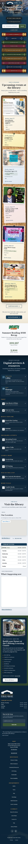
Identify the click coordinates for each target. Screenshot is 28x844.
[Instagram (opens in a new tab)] (15, 831)
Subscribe (14, 724)
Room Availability (14, 778)
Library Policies (14, 826)
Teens (14, 789)
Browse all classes (10, 680)
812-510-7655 (17, 676)
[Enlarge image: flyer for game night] (13, 234)
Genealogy (14, 797)
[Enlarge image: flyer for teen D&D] (13, 272)
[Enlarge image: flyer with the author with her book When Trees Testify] (14, 195)
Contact (16, 840)
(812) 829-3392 (18, 538)
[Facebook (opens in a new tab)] (12, 831)
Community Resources (14, 767)
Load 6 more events (13, 306)
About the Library (14, 812)
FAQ (14, 823)
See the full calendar (13, 317)
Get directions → (6, 538)
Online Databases (14, 764)
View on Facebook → (11, 609)
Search (23, 26)
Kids (14, 793)
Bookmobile (14, 774)
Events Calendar (14, 804)
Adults (14, 786)
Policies (11, 840)
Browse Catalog (17, 760)
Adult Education (14, 800)
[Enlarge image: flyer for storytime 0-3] (14, 157)
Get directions (14, 749)
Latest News (14, 815)
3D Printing (14, 771)
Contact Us (14, 819)
